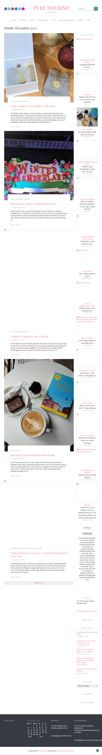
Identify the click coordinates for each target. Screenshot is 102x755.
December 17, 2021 (18, 340)
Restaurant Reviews (66, 20)
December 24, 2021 (18, 110)
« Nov (30, 737)
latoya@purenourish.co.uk (87, 611)
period (39, 548)
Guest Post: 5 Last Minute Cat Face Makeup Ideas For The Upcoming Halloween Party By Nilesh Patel (87, 512)
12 (46, 728)
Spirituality (23, 101)
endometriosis (17, 548)
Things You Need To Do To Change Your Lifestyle (87, 99)
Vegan (90, 239)
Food (53, 20)
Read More (15, 127)
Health (31, 20)
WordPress (42, 751)
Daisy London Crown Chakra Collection (33, 106)
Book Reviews (84, 371)
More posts (38, 583)
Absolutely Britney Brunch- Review (87, 670)
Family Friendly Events (20, 199)
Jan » (41, 737)
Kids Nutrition (43, 20)
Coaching (83, 199)
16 (37, 730)
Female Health (30, 548)
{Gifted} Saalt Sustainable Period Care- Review (87, 169)
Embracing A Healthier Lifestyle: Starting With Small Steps (85, 660)
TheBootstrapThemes (65, 751)
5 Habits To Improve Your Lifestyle (30, 336)
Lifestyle (23, 20)
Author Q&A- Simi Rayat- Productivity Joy (86, 642)
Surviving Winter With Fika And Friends (33, 455)
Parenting (91, 199)
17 (40, 730)
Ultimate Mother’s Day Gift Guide (87, 633)
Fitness (84, 403)
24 (40, 732)
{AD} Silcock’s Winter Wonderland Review (34, 203)
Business (83, 435)
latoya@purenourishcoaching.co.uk (88, 740)
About (13, 20)
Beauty (80, 20)
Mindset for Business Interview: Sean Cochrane (87, 440)
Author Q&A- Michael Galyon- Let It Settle (85, 650)
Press (88, 20)
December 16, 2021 (18, 459)
